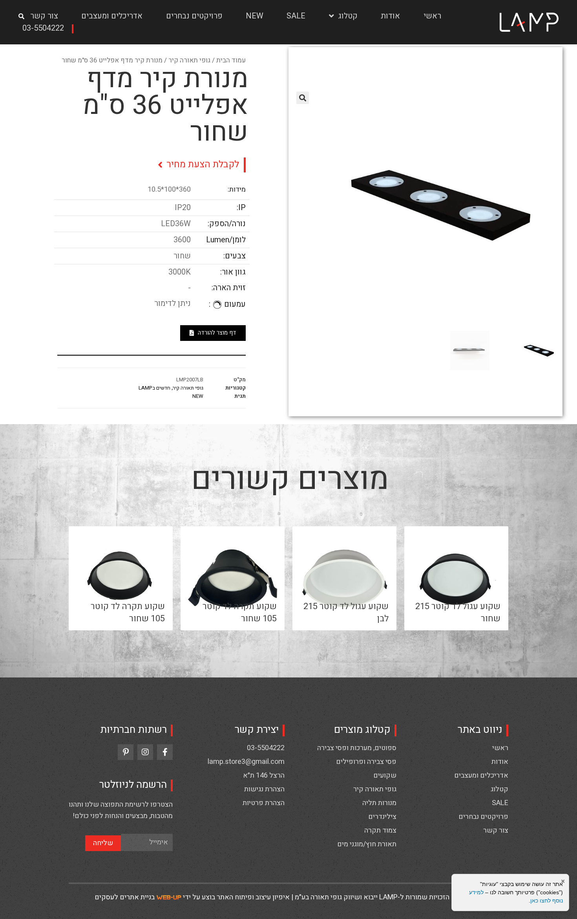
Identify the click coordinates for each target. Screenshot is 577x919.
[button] (45, 28)
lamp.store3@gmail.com (246, 762)
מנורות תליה (379, 803)
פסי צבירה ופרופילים (366, 762)
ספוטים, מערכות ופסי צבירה (356, 748)
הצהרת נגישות (264, 789)
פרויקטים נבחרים (194, 16)
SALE (296, 16)
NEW (254, 16)
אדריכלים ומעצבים (111, 16)
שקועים (384, 776)
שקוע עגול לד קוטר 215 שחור (457, 612)
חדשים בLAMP (154, 388)
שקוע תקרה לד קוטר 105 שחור (240, 612)
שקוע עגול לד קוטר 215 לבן (346, 612)
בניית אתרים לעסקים (125, 897)
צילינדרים (382, 817)
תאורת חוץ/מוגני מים (366, 844)
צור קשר (44, 16)
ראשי (432, 16)
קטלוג (348, 16)
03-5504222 (266, 748)
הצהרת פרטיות (264, 803)
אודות (390, 16)
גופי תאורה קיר (189, 60)
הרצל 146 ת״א (264, 776)
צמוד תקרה (380, 831)
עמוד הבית (231, 60)
